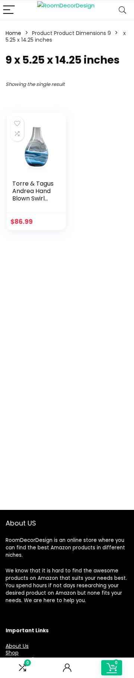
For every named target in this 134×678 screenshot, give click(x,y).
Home (13, 33)
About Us (17, 646)
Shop (12, 652)
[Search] (122, 10)
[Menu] (9, 10)
